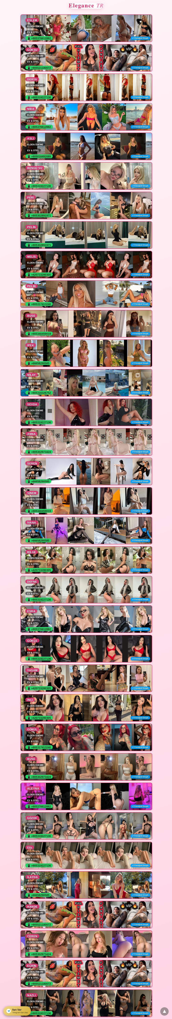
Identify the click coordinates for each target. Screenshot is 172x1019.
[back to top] (164, 1011)
